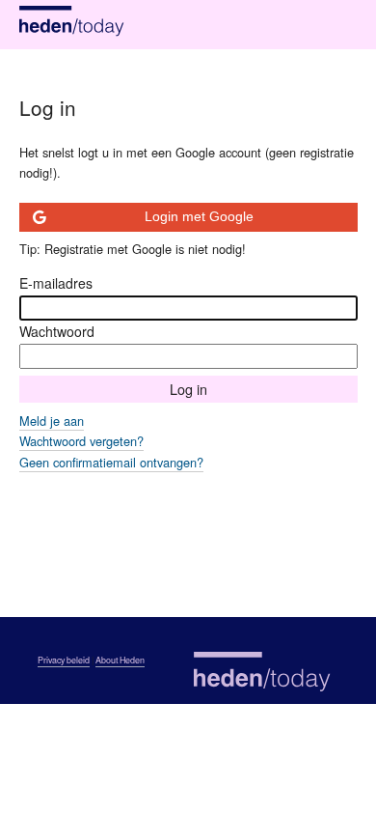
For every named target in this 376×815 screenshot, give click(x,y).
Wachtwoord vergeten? (81, 441)
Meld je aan (51, 420)
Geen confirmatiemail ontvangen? (111, 462)
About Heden (120, 660)
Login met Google (199, 216)
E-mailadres (56, 283)
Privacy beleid (64, 660)
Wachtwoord (56, 331)
